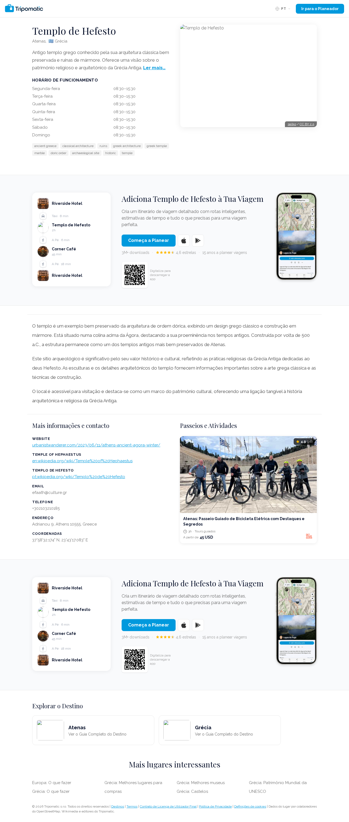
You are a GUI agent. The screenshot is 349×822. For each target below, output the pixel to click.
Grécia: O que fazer (51, 791)
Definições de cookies (250, 806)
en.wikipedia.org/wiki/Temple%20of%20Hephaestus (82, 460)
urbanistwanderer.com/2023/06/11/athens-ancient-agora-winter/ (96, 445)
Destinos (117, 806)
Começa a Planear (148, 240)
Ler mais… (154, 67)
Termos (132, 806)
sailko (292, 124)
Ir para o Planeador (320, 9)
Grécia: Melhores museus (201, 782)
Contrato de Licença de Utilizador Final (168, 806)
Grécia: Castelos (192, 791)
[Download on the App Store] (184, 241)
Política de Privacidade (215, 806)
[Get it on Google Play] (198, 241)
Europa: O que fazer (51, 782)
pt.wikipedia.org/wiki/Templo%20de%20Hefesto (78, 476)
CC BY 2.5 (307, 124)
